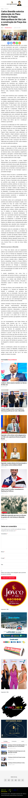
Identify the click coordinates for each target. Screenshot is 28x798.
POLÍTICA (6, 8)
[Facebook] (8, 43)
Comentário (4, 533)
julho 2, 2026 (4, 386)
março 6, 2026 (4, 519)
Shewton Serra (8, 27)
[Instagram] (14, 43)
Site (2, 564)
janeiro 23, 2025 (17, 27)
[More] (19, 43)
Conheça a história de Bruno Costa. (16, 762)
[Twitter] (11, 43)
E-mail (3, 558)
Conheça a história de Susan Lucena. (16, 757)
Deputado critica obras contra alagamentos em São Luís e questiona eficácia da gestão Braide (13, 436)
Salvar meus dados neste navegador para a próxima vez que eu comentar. (13, 573)
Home (2, 8)
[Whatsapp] (17, 43)
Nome (3, 551)
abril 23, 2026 (4, 412)
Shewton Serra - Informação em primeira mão (13, 793)
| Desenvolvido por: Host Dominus (16, 795)
